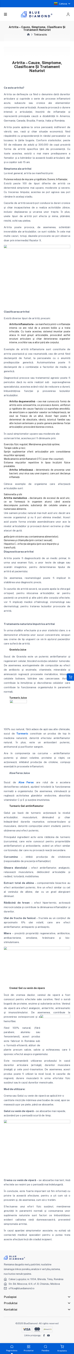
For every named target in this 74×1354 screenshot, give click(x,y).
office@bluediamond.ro (21, 1288)
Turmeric (22, 733)
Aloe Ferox (26, 782)
